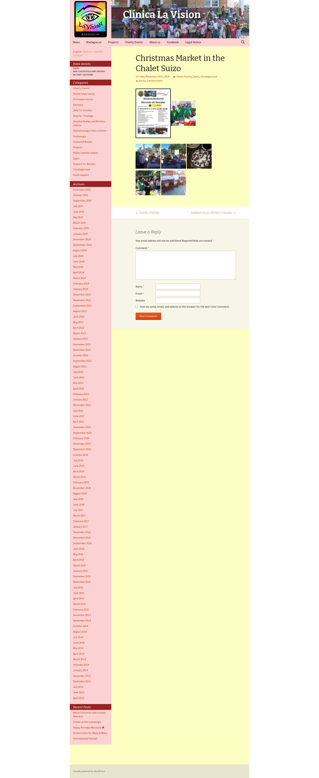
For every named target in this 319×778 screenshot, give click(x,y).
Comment (142, 248)
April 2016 (78, 559)
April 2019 (78, 471)
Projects (113, 42)
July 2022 (78, 372)
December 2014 (82, 615)
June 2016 (78, 548)
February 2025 (81, 228)
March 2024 (79, 278)
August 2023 (80, 311)
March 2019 (79, 477)
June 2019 (78, 465)
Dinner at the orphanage (87, 721)
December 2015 (82, 576)
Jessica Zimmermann (150, 80)
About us (154, 42)
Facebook (173, 42)
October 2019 (80, 454)
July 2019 (78, 460)
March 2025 (79, 222)
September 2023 (82, 305)
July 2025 (78, 206)
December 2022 (82, 344)
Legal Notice (193, 42)
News (76, 42)
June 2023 (78, 316)
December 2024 (82, 239)
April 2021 (78, 421)
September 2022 (82, 360)
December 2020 (82, 427)
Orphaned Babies (82, 141)
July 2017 (78, 510)
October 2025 (80, 195)
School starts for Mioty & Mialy (90, 733)
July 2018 (78, 499)
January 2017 (80, 526)
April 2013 (78, 698)
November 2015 (82, 581)
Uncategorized (208, 76)
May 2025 (78, 217)
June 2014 (78, 642)
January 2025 (80, 233)
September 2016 (82, 543)
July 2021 (78, 410)
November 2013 (82, 681)
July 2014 (78, 637)
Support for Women (84, 164)
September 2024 (82, 244)
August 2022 (80, 366)
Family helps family (84, 93)
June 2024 (78, 261)
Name (140, 286)
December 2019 (82, 443)
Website (140, 300)
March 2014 (79, 659)
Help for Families (82, 110)
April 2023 (78, 327)
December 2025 (82, 189)
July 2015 (78, 587)
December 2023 (82, 294)
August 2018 (80, 493)
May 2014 (78, 648)
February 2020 (81, 438)
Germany (78, 104)
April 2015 (78, 598)
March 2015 (79, 604)
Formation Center (83, 99)
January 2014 (80, 670)
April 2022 (78, 388)
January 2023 (80, 338)
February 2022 (81, 394)
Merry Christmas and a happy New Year (89, 714)
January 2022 (80, 399)
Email (140, 293)
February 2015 (81, 609)
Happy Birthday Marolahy (87, 727)
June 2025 (78, 211)
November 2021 (82, 405)
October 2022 (80, 355)
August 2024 (80, 250)
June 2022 (78, 377)
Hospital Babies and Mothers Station (89, 123)
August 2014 (80, 631)
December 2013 (82, 675)
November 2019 (82, 449)
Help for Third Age (83, 115)
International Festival (85, 738)
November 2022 (82, 349)
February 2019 (81, 482)
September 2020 (82, 432)
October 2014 (80, 626)
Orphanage (79, 136)
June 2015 (78, 593)
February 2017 (81, 521)
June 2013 (78, 692)
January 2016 (80, 570)
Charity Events (134, 42)
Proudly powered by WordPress (89, 771)
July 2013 (78, 686)
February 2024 (81, 283)
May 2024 (78, 267)
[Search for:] (243, 42)
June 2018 (78, 504)
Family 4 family (147, 212)
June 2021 (78, 416)
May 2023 (78, 322)
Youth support (81, 174)
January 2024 (80, 289)
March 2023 (79, 333)
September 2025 (82, 200)
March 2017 (79, 515)
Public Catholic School (85, 152)
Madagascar (94, 42)
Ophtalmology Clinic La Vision (89, 130)
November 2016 (82, 537)
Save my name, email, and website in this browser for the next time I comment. (185, 306)
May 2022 (78, 383)
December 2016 (82, 532)
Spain (196, 76)
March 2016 (79, 565)
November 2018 (82, 488)
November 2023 (82, 300)
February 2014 (81, 664)
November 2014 (82, 620)
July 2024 (78, 256)
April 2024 (78, 272)
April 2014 (78, 653)
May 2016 (78, 554)
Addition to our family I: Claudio (213, 212)
